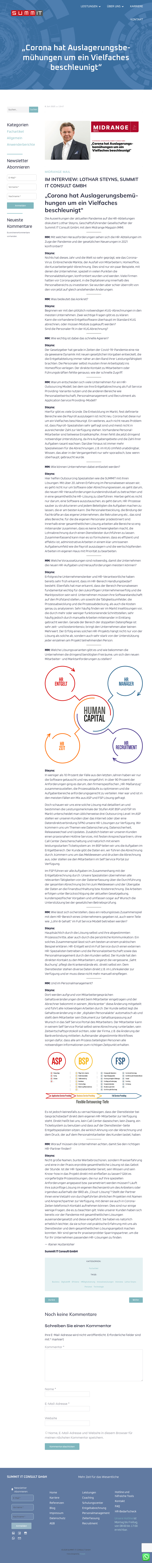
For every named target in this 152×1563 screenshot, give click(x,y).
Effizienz (75, 1282)
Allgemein (14, 138)
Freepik (82, 1554)
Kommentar (54, 1347)
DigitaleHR (65, 1282)
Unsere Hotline (124, 1518)
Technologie (99, 1287)
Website (51, 1418)
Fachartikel (15, 131)
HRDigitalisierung (88, 1282)
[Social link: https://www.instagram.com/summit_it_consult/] (27, 1533)
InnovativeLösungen (105, 1282)
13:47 (61, 107)
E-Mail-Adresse (57, 1404)
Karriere (136, 6)
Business (56, 1282)
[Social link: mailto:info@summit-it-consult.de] (21, 1538)
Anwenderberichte (21, 144)
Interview (119, 1282)
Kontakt (136, 19)
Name (50, 1389)
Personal (88, 1287)
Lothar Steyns (130, 1282)
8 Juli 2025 (50, 107)
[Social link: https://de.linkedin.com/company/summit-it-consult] (14, 1533)
